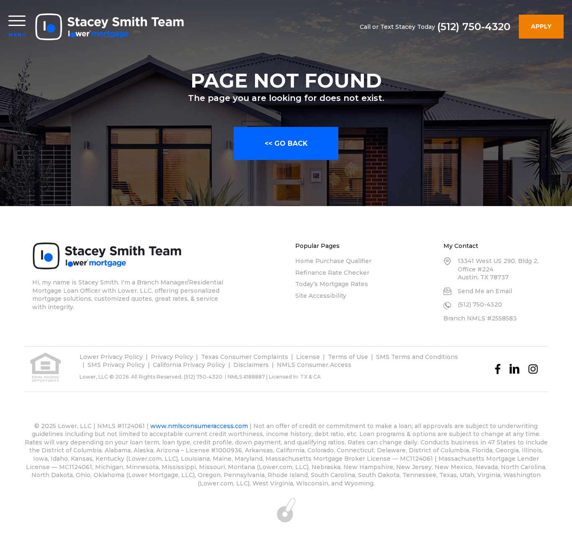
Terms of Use (348, 357)
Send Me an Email (485, 291)
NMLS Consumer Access (314, 365)
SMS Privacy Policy (116, 365)
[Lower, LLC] (110, 27)
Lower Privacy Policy (111, 357)
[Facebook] (498, 369)
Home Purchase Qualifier (333, 261)
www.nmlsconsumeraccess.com (199, 426)
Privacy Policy (172, 357)
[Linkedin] (514, 369)
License (308, 357)
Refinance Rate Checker (332, 272)
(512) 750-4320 (473, 27)
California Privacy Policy (189, 365)
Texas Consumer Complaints (244, 357)
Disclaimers (251, 365)
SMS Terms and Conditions (417, 357)
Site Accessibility (320, 295)
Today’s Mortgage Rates (331, 284)
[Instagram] (533, 369)
